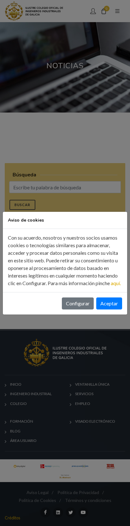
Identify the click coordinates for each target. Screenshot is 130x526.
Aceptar (109, 303)
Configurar (78, 303)
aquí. (116, 283)
